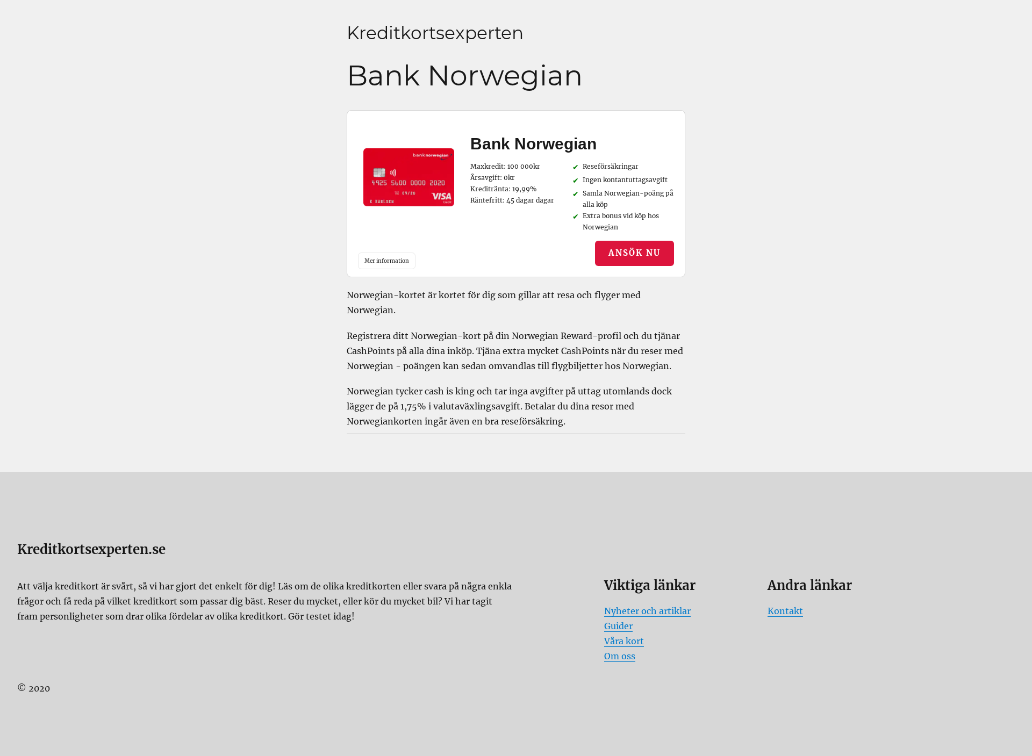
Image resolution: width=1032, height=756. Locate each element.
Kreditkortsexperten (435, 33)
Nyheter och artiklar (647, 611)
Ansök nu (634, 253)
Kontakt (785, 611)
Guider (618, 626)
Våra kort (624, 641)
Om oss (619, 656)
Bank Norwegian (533, 144)
